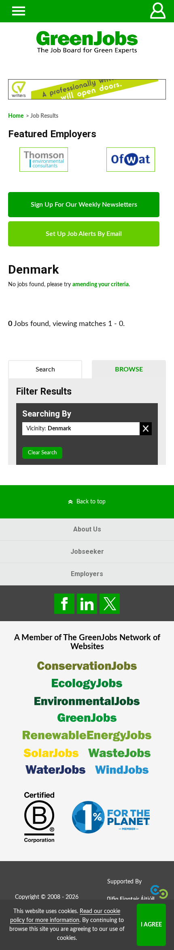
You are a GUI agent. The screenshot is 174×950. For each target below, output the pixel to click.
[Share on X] (110, 604)
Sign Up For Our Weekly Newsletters (84, 204)
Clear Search (42, 453)
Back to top (91, 502)
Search (45, 369)
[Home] (87, 42)
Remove (146, 428)
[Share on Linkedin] (87, 604)
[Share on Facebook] (64, 604)
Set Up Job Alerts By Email (84, 234)
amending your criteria (100, 284)
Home (15, 116)
